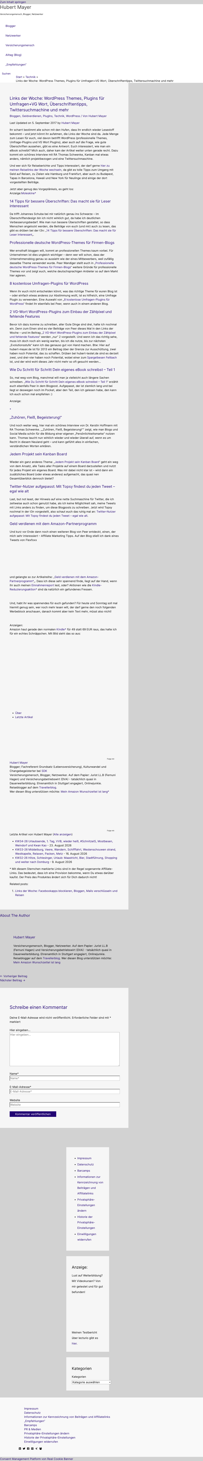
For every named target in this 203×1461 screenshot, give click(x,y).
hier (74, 1343)
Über (18, 713)
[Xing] (36, 1449)
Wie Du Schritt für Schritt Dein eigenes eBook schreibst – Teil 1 (66, 381)
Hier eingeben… (20, 1030)
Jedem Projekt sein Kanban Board (77, 462)
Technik (59, 116)
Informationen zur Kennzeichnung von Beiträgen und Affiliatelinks (67, 1417)
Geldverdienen (31, 116)
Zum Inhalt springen (13, 2)
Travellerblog (47, 787)
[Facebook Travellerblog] (40, 1449)
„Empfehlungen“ (34, 1421)
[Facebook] (28, 1449)
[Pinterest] (32, 1449)
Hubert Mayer (15, 7)
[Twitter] (24, 1449)
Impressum (84, 1158)
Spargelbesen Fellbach (102, 357)
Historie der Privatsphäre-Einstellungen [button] (86, 1222)
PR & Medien (32, 1429)
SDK (44, 771)
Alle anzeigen (63, 834)
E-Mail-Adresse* (20, 1087)
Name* (14, 1073)
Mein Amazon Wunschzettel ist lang (84, 791)
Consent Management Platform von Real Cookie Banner (36, 1459)
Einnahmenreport (42, 585)
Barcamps (83, 1170)
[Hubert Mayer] (27, 755)
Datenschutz (85, 1164)
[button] (5, 73)
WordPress (73, 116)
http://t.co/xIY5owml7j (33, 557)
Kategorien (79, 1376)
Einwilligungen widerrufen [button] (41, 1441)
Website (15, 1100)
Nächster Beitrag (12, 980)
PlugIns (47, 116)
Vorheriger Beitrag (13, 976)
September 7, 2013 (61, 564)
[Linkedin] (20, 1449)
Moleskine (28, 193)
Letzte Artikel (24, 717)
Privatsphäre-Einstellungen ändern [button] (86, 1205)
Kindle (60, 629)
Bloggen (15, 116)
